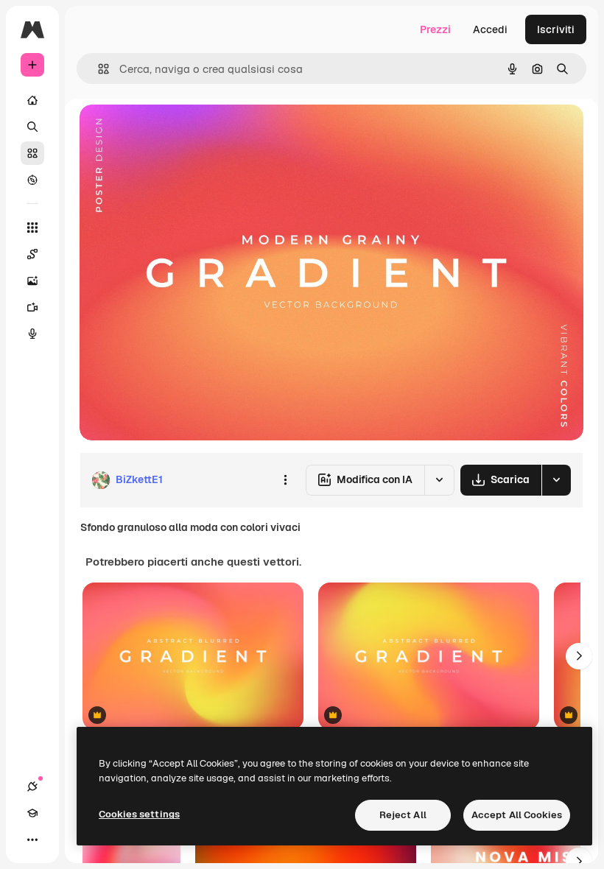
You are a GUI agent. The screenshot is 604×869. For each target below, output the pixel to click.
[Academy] (32, 813)
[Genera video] (32, 307)
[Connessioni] (32, 786)
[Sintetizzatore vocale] (32, 333)
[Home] (32, 100)
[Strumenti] (32, 227)
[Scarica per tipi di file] (556, 480)
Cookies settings (139, 814)
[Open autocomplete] (97, 68)
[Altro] (32, 839)
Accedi (490, 29)
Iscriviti (556, 29)
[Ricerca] (32, 126)
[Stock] (32, 153)
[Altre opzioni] (285, 480)
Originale (176, 132)
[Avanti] (579, 656)
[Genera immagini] (32, 280)
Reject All (402, 815)
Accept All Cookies (516, 815)
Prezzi (435, 29)
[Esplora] (32, 179)
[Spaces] (32, 254)
